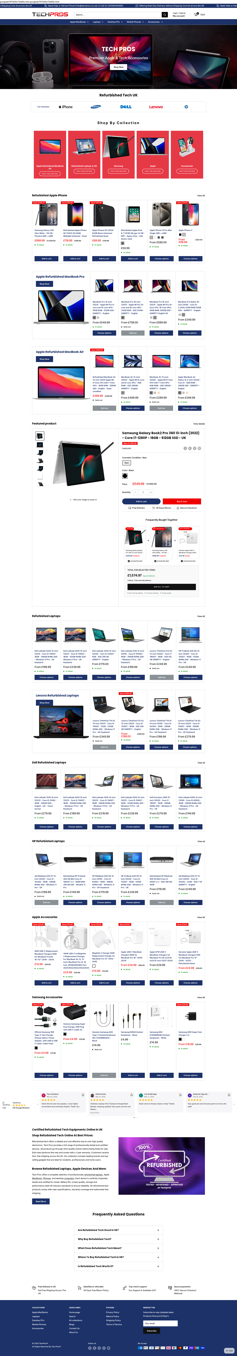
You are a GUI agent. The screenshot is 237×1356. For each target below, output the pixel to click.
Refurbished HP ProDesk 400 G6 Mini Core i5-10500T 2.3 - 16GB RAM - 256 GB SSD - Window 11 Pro (74, 882)
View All (201, 195)
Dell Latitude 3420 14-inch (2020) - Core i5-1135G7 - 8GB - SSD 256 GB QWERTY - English (104, 655)
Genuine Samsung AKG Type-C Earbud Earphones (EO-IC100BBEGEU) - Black (104, 1036)
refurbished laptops (93, 1174)
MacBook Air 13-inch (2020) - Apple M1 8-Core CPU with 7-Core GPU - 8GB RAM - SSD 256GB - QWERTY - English (161, 383)
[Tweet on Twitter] (194, 448)
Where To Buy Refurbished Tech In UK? (101, 1257)
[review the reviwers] (83, 1096)
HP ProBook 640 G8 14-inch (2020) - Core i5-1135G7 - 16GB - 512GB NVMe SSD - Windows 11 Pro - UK (190, 657)
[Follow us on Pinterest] (104, 1348)
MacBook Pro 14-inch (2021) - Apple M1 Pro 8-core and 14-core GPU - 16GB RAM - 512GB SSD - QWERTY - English (104, 307)
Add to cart (46, 258)
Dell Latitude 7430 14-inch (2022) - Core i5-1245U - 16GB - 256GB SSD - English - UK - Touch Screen (46, 803)
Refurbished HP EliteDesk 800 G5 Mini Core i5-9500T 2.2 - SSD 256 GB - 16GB (161, 880)
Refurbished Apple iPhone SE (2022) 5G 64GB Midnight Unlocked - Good (75, 233)
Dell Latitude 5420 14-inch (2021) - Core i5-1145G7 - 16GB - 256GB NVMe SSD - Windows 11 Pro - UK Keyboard (46, 657)
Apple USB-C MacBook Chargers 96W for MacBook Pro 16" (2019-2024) (132, 956)
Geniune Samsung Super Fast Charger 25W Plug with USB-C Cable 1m (74, 1027)
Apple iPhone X (185, 230)
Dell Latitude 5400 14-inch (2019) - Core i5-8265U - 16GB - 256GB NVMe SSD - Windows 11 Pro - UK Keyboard (190, 803)
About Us (73, 1332)
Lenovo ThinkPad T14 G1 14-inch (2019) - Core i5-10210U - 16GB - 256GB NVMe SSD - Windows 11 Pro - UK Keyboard (161, 726)
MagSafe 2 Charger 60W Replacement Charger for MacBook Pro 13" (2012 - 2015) (103, 957)
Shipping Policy (113, 1320)
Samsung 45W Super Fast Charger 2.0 (190, 1033)
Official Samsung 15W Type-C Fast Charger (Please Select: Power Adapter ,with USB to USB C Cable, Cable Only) (46, 1038)
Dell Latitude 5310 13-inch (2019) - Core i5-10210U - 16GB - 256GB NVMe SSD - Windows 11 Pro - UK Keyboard (132, 657)
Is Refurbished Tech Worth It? (95, 1266)
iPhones (47, 1178)
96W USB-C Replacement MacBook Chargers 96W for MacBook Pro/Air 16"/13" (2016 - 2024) (46, 955)
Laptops (97, 21)
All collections (75, 1320)
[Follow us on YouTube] (108, 1348)
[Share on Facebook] (185, 448)
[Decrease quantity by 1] (135, 492)
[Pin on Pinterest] (190, 448)
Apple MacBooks (78, 21)
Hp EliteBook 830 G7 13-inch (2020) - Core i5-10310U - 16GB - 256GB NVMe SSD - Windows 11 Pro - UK (46, 882)
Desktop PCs (114, 21)
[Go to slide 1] (134, 1117)
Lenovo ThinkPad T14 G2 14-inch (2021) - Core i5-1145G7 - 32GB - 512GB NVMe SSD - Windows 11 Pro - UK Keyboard (104, 726)
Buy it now (182, 501)
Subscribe (151, 1331)
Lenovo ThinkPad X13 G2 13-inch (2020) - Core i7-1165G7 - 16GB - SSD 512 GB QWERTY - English (161, 655)
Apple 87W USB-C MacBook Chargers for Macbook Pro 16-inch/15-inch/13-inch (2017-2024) (161, 956)
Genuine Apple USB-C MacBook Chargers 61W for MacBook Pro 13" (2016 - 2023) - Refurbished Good (189, 958)
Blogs (71, 1324)
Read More (94, 1113)
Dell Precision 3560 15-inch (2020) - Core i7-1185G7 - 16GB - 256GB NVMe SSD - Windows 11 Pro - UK (161, 803)
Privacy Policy (112, 1312)
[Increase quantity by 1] (151, 492)
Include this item (136, 561)
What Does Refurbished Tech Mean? (100, 1248)
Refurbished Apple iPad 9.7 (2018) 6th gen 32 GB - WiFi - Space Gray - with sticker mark (133, 234)
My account (179, 16)
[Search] (165, 14)
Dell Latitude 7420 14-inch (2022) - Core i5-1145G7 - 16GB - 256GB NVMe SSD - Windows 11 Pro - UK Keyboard (104, 803)
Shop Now (118, 67)
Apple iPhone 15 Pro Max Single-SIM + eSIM (161, 231)
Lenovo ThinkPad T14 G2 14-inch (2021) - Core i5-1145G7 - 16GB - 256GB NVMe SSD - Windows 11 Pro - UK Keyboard (189, 726)
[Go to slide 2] (136, 1117)
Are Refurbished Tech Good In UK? (98, 1230)
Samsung (126, 448)
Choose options (162, 258)
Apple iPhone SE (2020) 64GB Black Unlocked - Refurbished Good (103, 233)
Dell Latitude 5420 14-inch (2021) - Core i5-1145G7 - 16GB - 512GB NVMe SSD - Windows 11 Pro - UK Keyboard (75, 657)
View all (201, 762)
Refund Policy (112, 1316)
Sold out (133, 333)
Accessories (154, 21)
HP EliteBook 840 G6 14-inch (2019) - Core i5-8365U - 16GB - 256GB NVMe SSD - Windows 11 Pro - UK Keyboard (103, 882)
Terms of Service (114, 1324)
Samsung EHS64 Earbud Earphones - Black (132, 1033)
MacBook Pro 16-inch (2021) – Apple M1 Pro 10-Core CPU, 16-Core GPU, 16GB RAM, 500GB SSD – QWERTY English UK (161, 307)
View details (199, 424)
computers (69, 1178)
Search (72, 1316)
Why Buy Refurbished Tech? (94, 1239)
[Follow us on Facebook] (90, 1348)
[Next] (205, 232)
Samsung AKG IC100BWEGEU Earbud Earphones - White (160, 1035)
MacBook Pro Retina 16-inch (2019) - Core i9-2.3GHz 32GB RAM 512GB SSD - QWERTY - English (189, 306)
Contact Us (74, 1328)
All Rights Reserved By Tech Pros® (46, 1347)
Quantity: (126, 492)
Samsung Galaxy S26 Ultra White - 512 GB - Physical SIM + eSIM (44, 233)
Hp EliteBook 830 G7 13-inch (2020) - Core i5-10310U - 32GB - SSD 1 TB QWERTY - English (190, 880)
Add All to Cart (162, 587)
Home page (74, 1312)
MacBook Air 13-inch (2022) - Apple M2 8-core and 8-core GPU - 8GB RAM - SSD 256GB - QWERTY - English (132, 383)
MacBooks (37, 1178)
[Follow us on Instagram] (99, 1348)
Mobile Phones (134, 21)
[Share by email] (199, 448)
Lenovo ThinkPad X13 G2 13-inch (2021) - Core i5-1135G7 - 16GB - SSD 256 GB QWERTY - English (132, 724)
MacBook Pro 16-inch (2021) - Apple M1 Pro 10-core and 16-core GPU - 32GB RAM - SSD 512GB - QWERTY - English (132, 307)
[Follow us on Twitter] (94, 1348)
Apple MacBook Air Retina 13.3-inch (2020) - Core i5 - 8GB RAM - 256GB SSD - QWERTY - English (189, 383)
